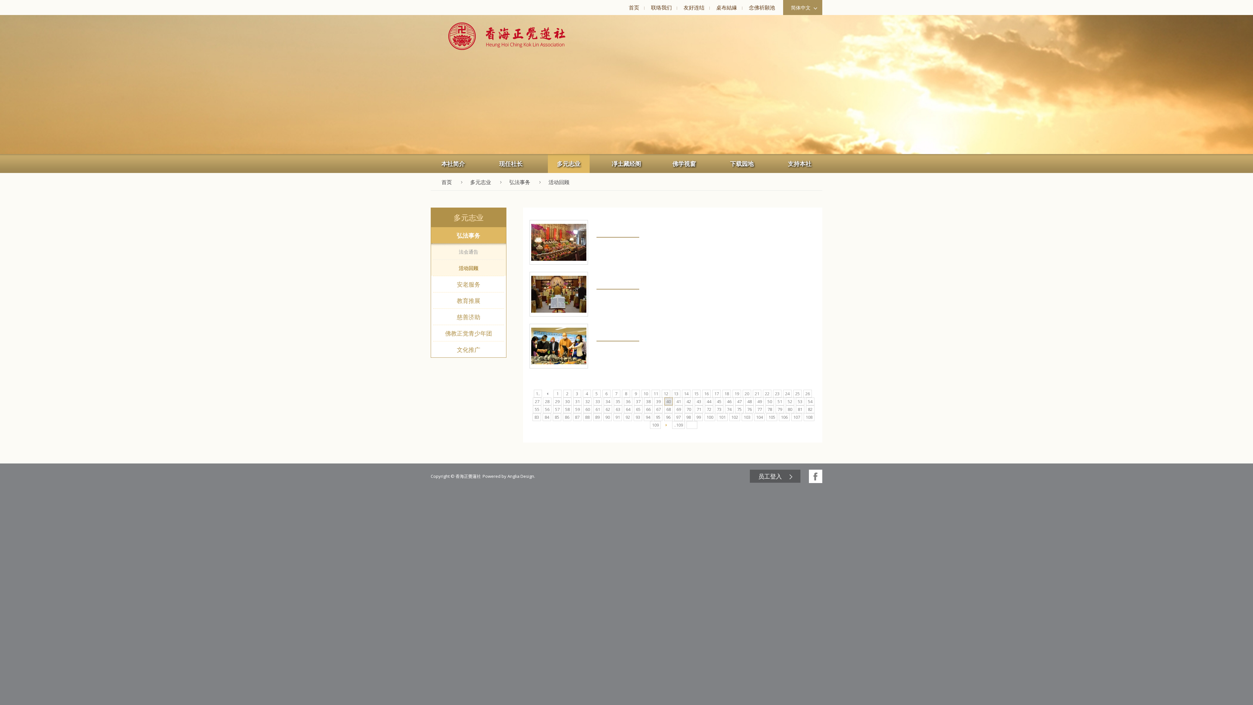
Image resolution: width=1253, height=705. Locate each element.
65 (638, 409)
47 (739, 401)
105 (771, 417)
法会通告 (468, 251)
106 (784, 417)
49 (759, 401)
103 (747, 417)
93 (638, 417)
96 (668, 417)
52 (790, 401)
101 (722, 417)
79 (780, 409)
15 (696, 394)
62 (608, 409)
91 (617, 417)
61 (598, 409)
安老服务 (468, 284)
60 (587, 409)
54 (810, 401)
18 (726, 394)
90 (607, 417)
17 (716, 394)
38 (648, 401)
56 (547, 409)
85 (557, 417)
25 (797, 394)
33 (598, 401)
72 (709, 409)
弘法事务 (468, 235)
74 (729, 409)
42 (689, 401)
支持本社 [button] (800, 163)
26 (807, 394)
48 (749, 401)
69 (678, 409)
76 (749, 409)
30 (567, 401)
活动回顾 (468, 268)
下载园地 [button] (742, 163)
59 (577, 409)
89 (597, 417)
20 (747, 394)
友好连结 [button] (694, 7)
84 (547, 417)
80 (790, 409)
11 (656, 394)
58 (567, 409)
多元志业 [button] (568, 163)
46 (729, 401)
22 (767, 394)
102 (734, 417)
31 (577, 401)
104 (759, 417)
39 (658, 401)
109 (655, 425)
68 (668, 409)
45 (719, 401)
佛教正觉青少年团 (468, 333)
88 (587, 417)
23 (777, 394)
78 (769, 409)
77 (759, 409)
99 (698, 417)
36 (628, 401)
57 (557, 409)
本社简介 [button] (453, 163)
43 (699, 401)
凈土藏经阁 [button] (626, 163)
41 (678, 401)
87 (577, 417)
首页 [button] (634, 7)
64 (628, 409)
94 (648, 417)
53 (800, 401)
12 (666, 394)
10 (645, 394)
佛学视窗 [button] (684, 163)
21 (757, 394)
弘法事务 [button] (519, 182)
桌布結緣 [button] (726, 7)
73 (719, 409)
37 (638, 401)
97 (678, 417)
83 (536, 417)
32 (587, 401)
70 (689, 409)
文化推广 (468, 349)
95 (658, 417)
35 (618, 401)
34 (608, 401)
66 (648, 409)
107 (796, 417)
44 (709, 401)
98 (688, 417)
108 (809, 417)
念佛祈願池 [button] (762, 7)
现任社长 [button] (511, 163)
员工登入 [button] (770, 476)
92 (628, 417)
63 (618, 409)
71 (699, 409)
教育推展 (468, 301)
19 (737, 394)
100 (709, 417)
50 (769, 401)
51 (780, 401)
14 (686, 394)
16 (706, 394)
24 (787, 394)
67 (658, 409)
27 (537, 401)
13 (676, 394)
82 (810, 409)
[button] (506, 36)
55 (537, 409)
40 (668, 401)
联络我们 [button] (661, 7)
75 (739, 409)
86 (567, 417)
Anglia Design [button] (520, 476)
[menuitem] (634, 7)
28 (547, 401)
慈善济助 (468, 317)
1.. (538, 394)
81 (800, 409)
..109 (678, 425)
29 (557, 401)
